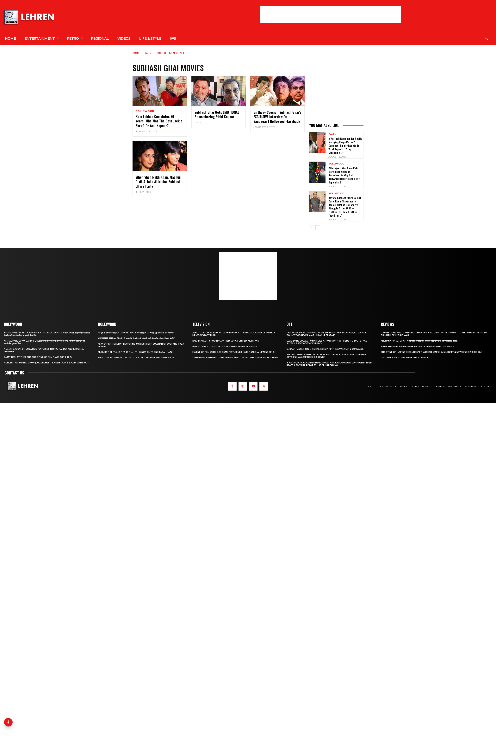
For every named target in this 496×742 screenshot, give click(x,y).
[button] (486, 38)
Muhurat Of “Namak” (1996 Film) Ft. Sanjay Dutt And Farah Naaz (135, 352)
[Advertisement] (330, 14)
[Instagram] (243, 386)
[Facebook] (232, 386)
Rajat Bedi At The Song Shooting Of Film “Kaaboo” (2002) (38, 357)
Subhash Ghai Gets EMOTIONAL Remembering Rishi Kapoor (217, 114)
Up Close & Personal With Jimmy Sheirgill (405, 357)
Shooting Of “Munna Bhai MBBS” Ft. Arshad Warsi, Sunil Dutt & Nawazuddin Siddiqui (431, 352)
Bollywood (145, 111)
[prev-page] (311, 227)
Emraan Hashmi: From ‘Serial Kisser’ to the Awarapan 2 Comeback (325, 349)
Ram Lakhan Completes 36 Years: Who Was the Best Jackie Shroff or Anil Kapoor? (159, 121)
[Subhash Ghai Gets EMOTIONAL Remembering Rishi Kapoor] (218, 91)
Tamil (332, 134)
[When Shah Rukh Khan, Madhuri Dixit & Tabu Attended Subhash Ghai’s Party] (160, 156)
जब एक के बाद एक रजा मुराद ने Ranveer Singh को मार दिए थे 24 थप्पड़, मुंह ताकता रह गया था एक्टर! (136, 332)
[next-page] (317, 227)
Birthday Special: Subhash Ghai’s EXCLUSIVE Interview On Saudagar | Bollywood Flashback (277, 117)
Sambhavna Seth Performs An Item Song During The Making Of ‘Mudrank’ (235, 357)
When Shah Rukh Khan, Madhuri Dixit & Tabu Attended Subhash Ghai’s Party (158, 182)
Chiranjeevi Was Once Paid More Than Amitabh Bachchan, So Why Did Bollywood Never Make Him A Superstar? (344, 175)
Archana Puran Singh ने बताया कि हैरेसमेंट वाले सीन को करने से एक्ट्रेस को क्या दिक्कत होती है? (137, 338)
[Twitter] (263, 386)
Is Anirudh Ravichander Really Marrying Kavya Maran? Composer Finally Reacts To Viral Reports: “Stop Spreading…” (345, 145)
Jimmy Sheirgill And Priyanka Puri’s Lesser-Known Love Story (417, 346)
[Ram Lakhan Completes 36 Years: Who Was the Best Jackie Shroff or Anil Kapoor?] (160, 91)
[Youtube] (253, 386)
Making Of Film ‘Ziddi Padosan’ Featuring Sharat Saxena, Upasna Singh (234, 352)
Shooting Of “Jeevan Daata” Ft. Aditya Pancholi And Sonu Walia (136, 357)
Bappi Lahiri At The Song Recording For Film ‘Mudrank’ (224, 346)
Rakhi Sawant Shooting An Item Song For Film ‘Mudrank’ (225, 341)
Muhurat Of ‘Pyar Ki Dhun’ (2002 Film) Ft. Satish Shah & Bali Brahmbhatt (47, 363)
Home (136, 53)
